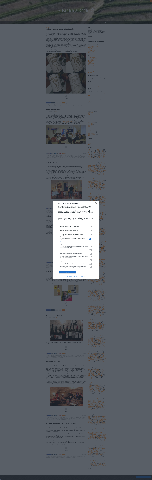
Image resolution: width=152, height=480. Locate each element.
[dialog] (76, 240)
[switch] (90, 226)
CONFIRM (67, 272)
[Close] (96, 203)
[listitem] (76, 224)
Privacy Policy (82, 276)
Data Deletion (69, 276)
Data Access (76, 276)
